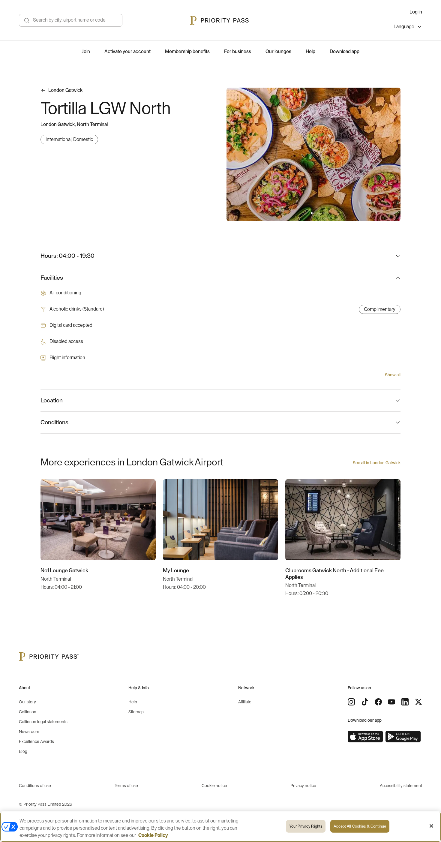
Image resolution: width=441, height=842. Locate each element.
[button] (312, 213)
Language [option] (404, 26)
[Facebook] (378, 701)
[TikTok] (364, 701)
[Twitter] (418, 701)
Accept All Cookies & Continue (360, 826)
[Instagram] (351, 701)
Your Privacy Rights (305, 826)
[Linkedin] (405, 701)
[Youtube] (391, 701)
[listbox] (408, 27)
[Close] (431, 826)
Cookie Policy (153, 835)
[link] (365, 737)
